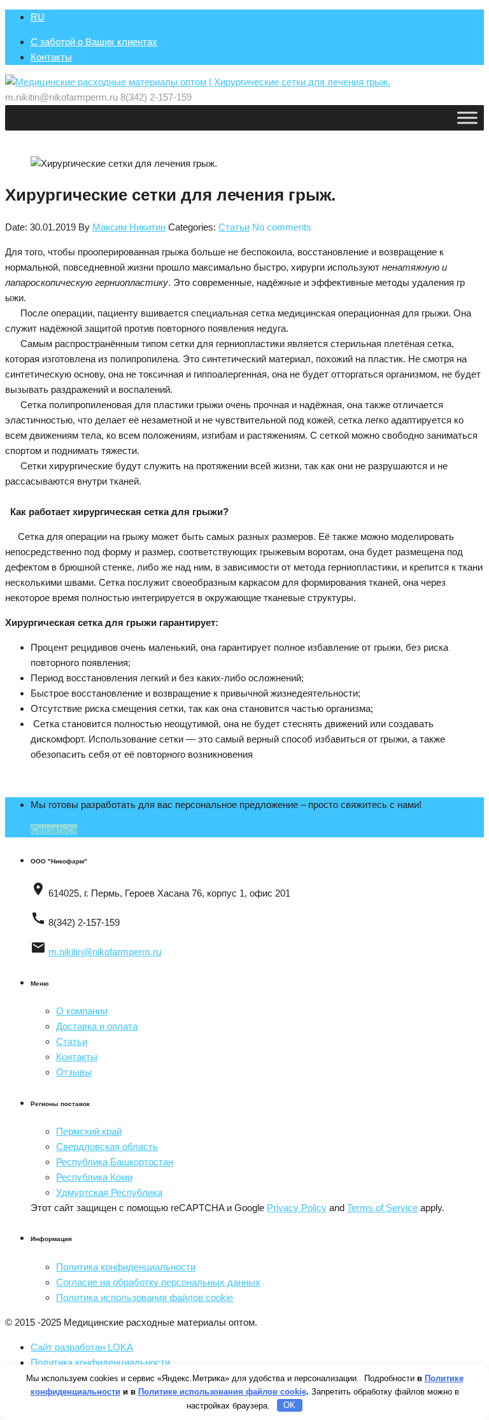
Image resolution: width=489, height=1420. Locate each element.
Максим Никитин (129, 227)
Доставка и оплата (97, 1026)
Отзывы (74, 1072)
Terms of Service (382, 1207)
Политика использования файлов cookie (144, 1297)
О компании (82, 1010)
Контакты (51, 57)
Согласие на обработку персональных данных (158, 1282)
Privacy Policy (297, 1207)
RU (38, 16)
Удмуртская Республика (109, 1192)
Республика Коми (94, 1177)
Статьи (234, 227)
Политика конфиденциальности (125, 1266)
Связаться (54, 829)
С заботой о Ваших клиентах (94, 41)
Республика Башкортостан (114, 1161)
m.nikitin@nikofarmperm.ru (104, 951)
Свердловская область (107, 1146)
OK (289, 1405)
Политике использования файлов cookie (222, 1391)
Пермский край (89, 1131)
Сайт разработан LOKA (82, 1347)
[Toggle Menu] (467, 117)
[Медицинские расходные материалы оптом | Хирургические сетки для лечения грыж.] (197, 81)
